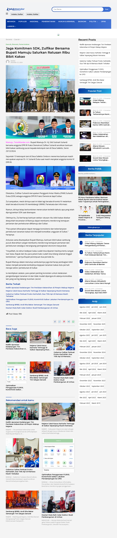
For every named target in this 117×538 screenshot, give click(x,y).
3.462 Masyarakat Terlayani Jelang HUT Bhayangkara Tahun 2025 (103, 218)
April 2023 (92, 397)
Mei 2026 (83, 313)
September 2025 (98, 330)
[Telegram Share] (68, 321)
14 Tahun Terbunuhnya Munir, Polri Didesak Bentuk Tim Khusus (101, 113)
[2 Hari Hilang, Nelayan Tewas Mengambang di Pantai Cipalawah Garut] (85, 101)
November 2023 (99, 380)
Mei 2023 (83, 397)
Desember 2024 (86, 352)
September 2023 (98, 386)
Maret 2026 (101, 313)
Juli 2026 (95, 307)
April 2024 (92, 369)
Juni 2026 (103, 307)
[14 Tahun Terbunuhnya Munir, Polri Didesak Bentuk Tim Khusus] (85, 113)
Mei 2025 (83, 341)
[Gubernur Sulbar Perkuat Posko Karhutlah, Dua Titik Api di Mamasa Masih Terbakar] (64, 340)
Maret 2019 (96, 403)
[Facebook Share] (55, 321)
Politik (92, 21)
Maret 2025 (101, 341)
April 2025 (92, 341)
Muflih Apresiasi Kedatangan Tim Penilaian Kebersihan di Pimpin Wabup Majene (40, 288)
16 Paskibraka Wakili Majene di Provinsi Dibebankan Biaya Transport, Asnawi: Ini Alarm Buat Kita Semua (85, 218)
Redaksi (13, 61)
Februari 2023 (85, 403)
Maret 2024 (101, 369)
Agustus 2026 (85, 307)
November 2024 (99, 352)
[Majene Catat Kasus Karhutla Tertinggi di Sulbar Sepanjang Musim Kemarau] (40, 337)
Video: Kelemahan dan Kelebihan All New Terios (100, 135)
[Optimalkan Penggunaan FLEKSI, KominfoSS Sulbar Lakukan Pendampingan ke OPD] (16, 372)
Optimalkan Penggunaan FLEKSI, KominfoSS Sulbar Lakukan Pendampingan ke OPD (39, 300)
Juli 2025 (95, 335)
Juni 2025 (103, 335)
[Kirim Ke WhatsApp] (73, 321)
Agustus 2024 (85, 363)
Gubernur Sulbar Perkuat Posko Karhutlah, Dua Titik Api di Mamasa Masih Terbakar (37, 295)
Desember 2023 (86, 380)
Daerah (8, 44)
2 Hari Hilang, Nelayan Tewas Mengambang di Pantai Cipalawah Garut (100, 101)
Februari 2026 (85, 318)
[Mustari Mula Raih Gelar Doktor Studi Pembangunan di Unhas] (64, 368)
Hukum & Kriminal (66, 21)
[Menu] (7, 14)
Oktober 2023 (85, 386)
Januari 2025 (96, 346)
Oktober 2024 (85, 358)
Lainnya (10, 26)
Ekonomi (82, 21)
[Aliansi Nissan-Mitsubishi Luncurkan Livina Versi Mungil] (85, 147)
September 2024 (98, 358)
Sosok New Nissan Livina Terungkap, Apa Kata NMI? (100, 159)
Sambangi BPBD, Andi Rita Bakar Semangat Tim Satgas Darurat (32, 305)
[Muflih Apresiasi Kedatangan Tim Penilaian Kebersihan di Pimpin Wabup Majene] (16, 336)
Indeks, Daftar (17, 14)
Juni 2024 (103, 363)
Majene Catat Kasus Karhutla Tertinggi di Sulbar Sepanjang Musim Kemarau (38, 291)
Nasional (34, 21)
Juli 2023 (95, 392)
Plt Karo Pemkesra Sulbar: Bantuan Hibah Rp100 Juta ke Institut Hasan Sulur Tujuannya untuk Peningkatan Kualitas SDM (93, 199)
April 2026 (92, 313)
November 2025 (99, 324)
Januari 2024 (96, 375)
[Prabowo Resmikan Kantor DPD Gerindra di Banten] (85, 123)
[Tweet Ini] (59, 321)
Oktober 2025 (85, 330)
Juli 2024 (95, 363)
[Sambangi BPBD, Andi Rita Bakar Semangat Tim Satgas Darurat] (40, 367)
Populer (23, 21)
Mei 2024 (83, 369)
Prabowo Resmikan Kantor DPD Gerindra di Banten (101, 124)
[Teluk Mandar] (15, 9)
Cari (106, 9)
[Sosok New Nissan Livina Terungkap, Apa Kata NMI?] (85, 158)
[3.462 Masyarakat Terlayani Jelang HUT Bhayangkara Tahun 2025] (103, 209)
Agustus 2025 (85, 335)
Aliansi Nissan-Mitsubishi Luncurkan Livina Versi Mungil (102, 147)
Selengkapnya (94, 227)
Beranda (11, 21)
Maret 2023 (101, 397)
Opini (103, 21)
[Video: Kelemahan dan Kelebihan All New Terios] (85, 135)
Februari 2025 (85, 346)
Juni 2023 (103, 392)
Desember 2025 (86, 324)
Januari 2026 (96, 318)
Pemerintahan (48, 21)
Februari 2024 (85, 375)
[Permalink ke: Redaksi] (7, 61)
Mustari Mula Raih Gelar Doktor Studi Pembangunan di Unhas (32, 308)
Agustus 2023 (85, 392)
